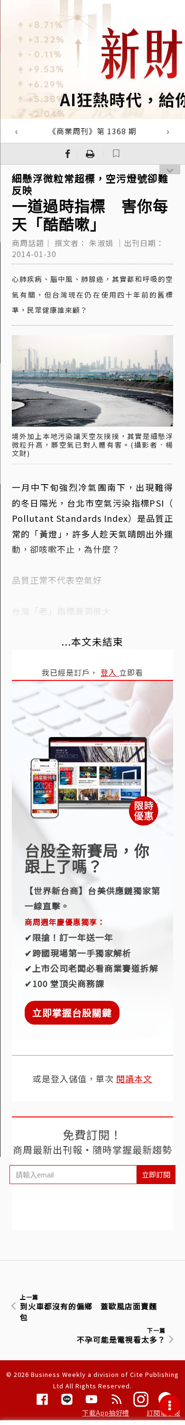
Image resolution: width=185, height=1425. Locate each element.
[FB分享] (68, 153)
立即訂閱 (156, 1174)
